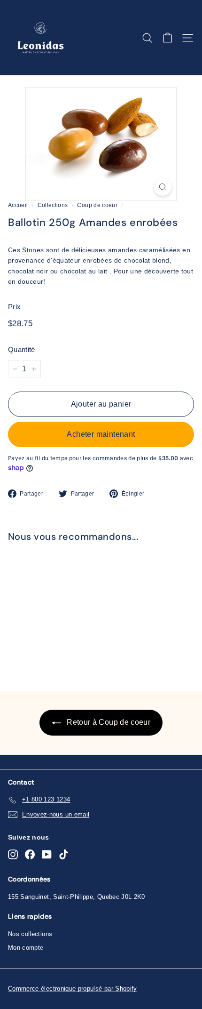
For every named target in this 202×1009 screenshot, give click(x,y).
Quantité (21, 349)
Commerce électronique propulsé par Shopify (72, 988)
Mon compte (26, 947)
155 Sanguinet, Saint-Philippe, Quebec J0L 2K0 (76, 896)
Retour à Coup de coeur (107, 722)
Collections (53, 205)
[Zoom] (162, 187)
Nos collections (30, 933)
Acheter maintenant (101, 434)
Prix (14, 307)
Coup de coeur (97, 205)
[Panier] (167, 38)
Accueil (18, 205)
